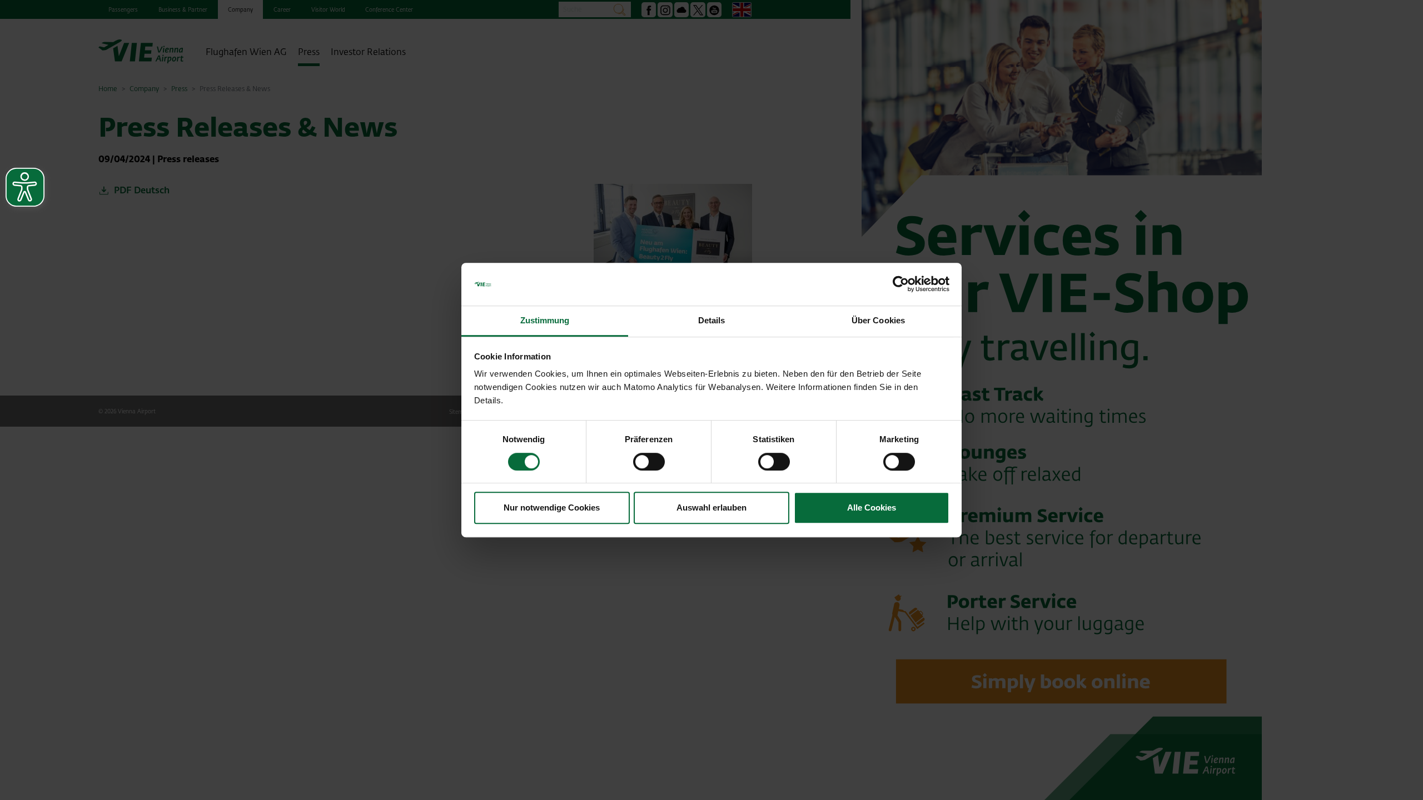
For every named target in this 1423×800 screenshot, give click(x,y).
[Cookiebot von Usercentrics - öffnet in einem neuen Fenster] (900, 284)
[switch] (649, 462)
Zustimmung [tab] (545, 320)
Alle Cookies (871, 507)
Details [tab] (711, 320)
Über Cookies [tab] (878, 320)
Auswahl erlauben (711, 507)
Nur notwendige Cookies (552, 507)
